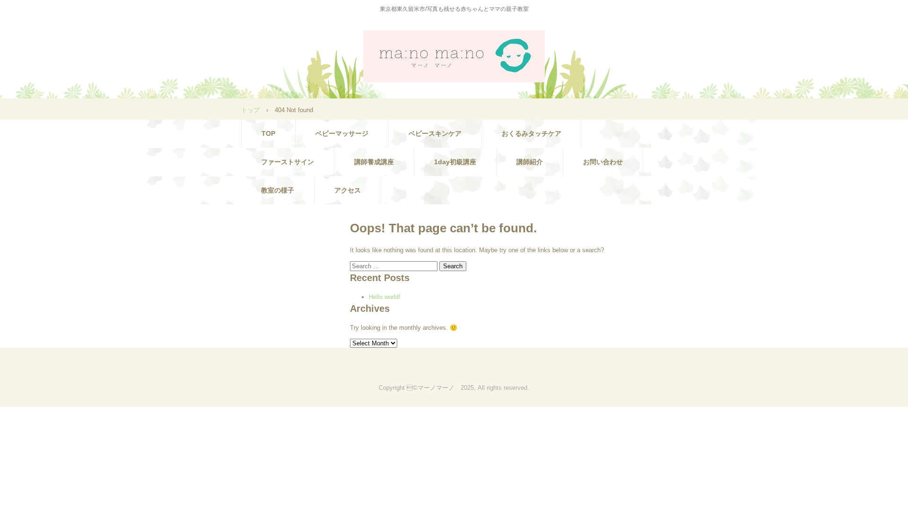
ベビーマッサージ (341, 133)
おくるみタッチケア (531, 133)
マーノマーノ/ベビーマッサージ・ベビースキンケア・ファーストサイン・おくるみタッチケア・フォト (454, 56)
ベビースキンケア (435, 133)
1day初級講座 (455, 162)
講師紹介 (529, 162)
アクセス (347, 190)
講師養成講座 (374, 162)
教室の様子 (277, 190)
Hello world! (385, 296)
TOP (268, 133)
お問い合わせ (603, 162)
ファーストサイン (287, 162)
